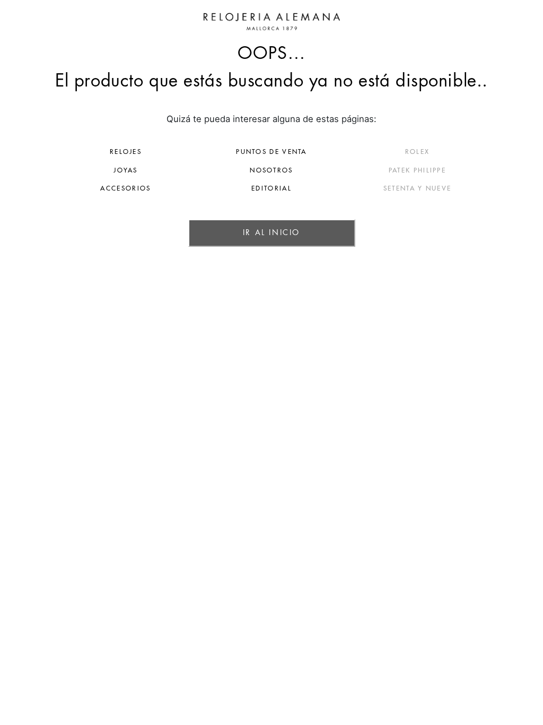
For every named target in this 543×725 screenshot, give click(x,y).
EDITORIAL (271, 188)
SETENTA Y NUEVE (417, 188)
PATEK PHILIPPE (417, 170)
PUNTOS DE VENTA (271, 152)
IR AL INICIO (271, 232)
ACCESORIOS (125, 188)
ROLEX (417, 152)
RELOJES (126, 152)
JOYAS (125, 170)
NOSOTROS (271, 170)
